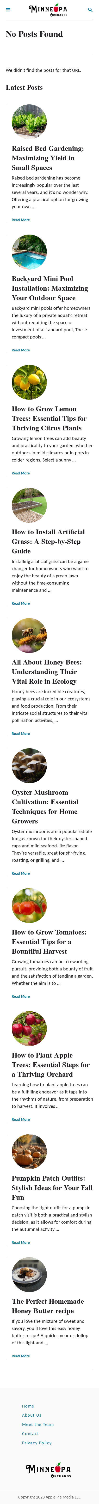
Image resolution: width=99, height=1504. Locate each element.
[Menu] (8, 10)
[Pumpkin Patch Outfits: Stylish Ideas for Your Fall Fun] (29, 1151)
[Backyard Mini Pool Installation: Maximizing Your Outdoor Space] (29, 252)
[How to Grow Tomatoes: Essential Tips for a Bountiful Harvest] (29, 905)
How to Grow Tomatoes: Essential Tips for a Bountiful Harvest (49, 941)
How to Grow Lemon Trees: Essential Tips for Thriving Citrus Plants (49, 418)
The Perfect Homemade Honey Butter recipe (48, 1306)
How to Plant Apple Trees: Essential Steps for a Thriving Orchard (51, 1064)
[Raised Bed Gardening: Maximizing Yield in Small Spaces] (29, 121)
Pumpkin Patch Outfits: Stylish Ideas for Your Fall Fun (52, 1187)
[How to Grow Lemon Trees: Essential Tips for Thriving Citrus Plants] (29, 382)
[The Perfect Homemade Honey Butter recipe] (29, 1274)
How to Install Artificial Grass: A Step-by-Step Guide (48, 541)
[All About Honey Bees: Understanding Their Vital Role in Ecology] (29, 635)
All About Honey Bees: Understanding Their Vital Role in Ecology (47, 671)
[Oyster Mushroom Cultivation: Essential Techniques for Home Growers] (29, 765)
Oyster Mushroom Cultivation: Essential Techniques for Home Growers (45, 806)
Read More (21, 220)
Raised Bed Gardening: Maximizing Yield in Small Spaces (48, 157)
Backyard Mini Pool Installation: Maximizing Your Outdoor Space (50, 288)
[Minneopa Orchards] (49, 10)
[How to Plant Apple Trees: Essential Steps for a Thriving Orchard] (29, 1028)
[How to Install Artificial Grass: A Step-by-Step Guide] (29, 505)
